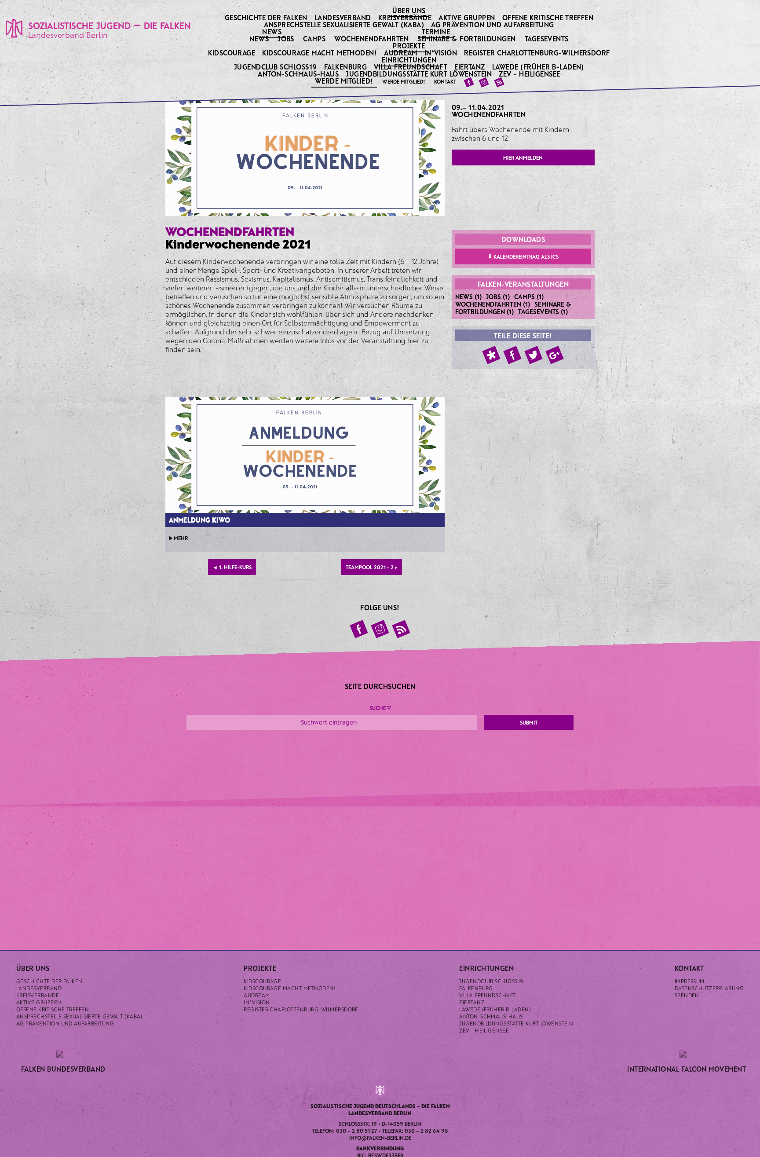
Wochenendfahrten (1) (492, 304)
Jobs (286, 38)
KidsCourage (232, 52)
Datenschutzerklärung (709, 988)
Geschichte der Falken (267, 17)
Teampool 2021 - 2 (372, 567)
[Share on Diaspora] (491, 355)
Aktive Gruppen (467, 17)
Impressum (690, 981)
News (272, 31)
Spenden (687, 995)
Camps (314, 38)
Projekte (410, 45)
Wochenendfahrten (371, 38)
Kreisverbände (405, 17)
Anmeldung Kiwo (199, 520)
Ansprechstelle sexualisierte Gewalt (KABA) (345, 24)
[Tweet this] (533, 355)
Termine (437, 31)
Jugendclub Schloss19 (276, 66)
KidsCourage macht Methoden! (320, 52)
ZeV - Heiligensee (530, 74)
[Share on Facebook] (512, 355)
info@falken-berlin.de (380, 1138)
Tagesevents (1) (543, 311)
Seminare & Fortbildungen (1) (513, 307)
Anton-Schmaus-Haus (299, 74)
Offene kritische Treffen (548, 17)
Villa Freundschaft (411, 66)
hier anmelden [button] (523, 157)
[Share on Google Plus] (554, 355)
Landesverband (343, 17)
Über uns (409, 10)
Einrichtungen (410, 59)
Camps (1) (529, 296)
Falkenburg (346, 66)
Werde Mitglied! (345, 80)
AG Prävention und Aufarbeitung (493, 24)
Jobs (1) (498, 296)
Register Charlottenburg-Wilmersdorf (537, 52)
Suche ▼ (380, 708)
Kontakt (445, 81)
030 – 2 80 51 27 (356, 1131)
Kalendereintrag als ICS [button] (523, 256)
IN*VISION (441, 52)
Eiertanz (470, 66)
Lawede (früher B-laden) (539, 66)
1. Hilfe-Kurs (232, 567)
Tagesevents (547, 38)
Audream (401, 52)
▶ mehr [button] (178, 538)
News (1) (468, 296)
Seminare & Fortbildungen (466, 38)
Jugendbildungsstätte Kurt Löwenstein (419, 74)
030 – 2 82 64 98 (426, 1131)
